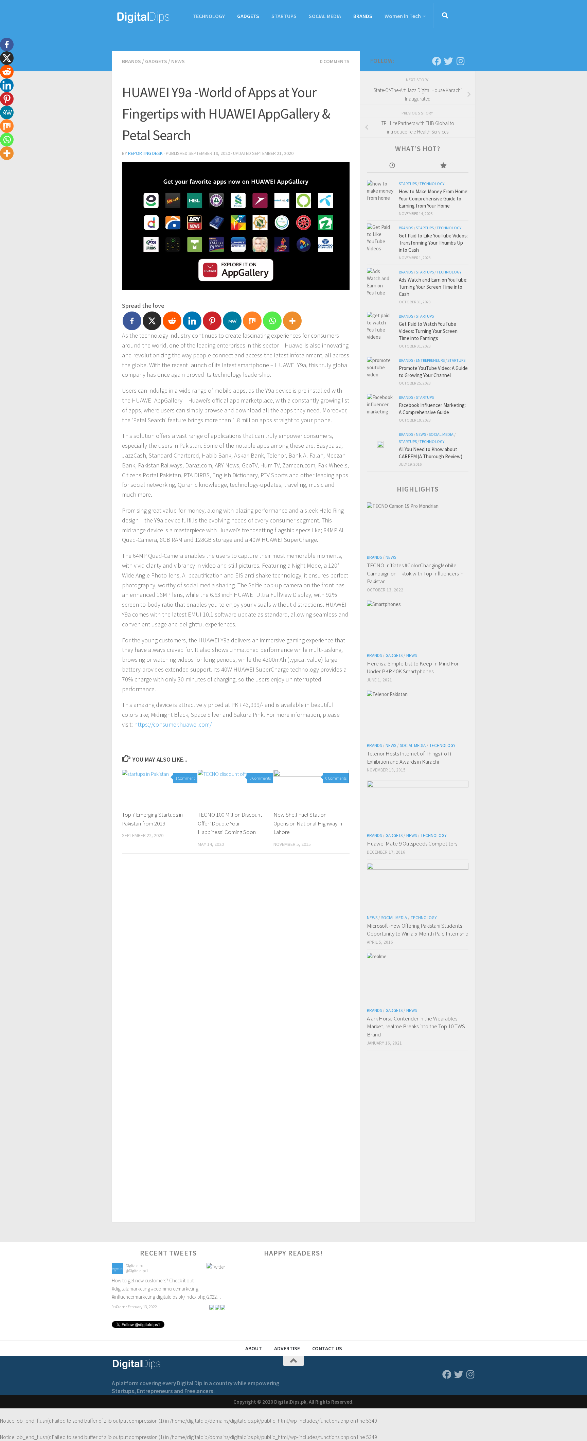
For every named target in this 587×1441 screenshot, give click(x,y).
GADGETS (248, 16)
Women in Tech (403, 16)
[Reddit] (172, 321)
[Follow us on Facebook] (436, 61)
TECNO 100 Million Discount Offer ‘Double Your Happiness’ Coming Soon (230, 823)
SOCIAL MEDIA (325, 16)
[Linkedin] (192, 321)
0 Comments (335, 61)
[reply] (211, 1298)
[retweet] (217, 1298)
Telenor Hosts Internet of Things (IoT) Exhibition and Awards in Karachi (409, 757)
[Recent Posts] (392, 166)
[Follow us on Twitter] (448, 61)
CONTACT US (327, 1348)
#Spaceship (201, 1280)
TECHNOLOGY (209, 16)
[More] (292, 321)
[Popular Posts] (443, 166)
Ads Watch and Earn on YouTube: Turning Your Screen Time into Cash (433, 287)
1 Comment (185, 778)
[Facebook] (132, 321)
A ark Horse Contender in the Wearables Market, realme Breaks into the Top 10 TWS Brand (416, 1026)
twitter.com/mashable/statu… (142, 1288)
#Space (180, 1280)
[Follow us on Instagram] (460, 61)
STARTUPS (284, 16)
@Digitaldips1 (137, 1270)
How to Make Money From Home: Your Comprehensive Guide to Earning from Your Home (433, 198)
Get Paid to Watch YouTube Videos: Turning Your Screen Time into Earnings (428, 331)
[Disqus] (236, 952)
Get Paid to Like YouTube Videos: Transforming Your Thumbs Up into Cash (433, 242)
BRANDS (362, 16)
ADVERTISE (287, 1348)
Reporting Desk (145, 153)
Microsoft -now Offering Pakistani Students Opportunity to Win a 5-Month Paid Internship (417, 930)
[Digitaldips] (117, 1272)
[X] (152, 321)
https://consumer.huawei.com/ (173, 724)
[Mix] (252, 321)
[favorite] (222, 1298)
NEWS (178, 61)
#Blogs (165, 1280)
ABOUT (253, 1348)
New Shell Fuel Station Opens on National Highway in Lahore (307, 823)
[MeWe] (232, 321)
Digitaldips (134, 1265)
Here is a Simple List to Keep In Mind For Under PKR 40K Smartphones (413, 667)
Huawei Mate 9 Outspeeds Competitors (412, 843)
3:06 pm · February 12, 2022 (134, 1298)
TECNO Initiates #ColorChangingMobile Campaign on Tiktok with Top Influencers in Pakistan (415, 573)
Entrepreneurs (430, 360)
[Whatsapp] (272, 321)
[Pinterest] (212, 321)
